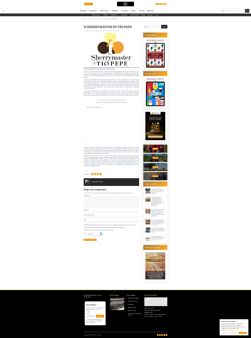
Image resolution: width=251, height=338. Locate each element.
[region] (234, 327)
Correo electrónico (89, 215)
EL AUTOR (141, 10)
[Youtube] (163, 4)
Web (85, 219)
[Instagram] (159, 4)
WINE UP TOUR (104, 10)
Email (87, 313)
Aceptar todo (243, 333)
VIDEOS (133, 10)
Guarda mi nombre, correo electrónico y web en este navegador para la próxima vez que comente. (110, 225)
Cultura (91, 19)
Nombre (86, 209)
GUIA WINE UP (93, 10)
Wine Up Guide (96, 15)
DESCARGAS (83, 10)
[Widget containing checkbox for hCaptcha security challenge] (93, 234)
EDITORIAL (115, 10)
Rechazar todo (234, 333)
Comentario (87, 195)
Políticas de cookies (229, 330)
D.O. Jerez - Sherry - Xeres (99, 19)
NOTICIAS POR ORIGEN (112, 19)
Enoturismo (124, 15)
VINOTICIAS (124, 10)
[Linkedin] (166, 4)
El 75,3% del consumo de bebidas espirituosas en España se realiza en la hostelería (158, 237)
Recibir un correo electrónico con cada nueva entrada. (99, 230)
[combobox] (233, 11)
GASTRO (143, 15)
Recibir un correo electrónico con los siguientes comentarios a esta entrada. (104, 227)
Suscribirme (100, 316)
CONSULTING (150, 10)
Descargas (150, 15)
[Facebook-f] (156, 4)
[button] (92, 174)
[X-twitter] (161, 4)
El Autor (157, 15)
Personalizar (225, 333)
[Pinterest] (164, 335)
